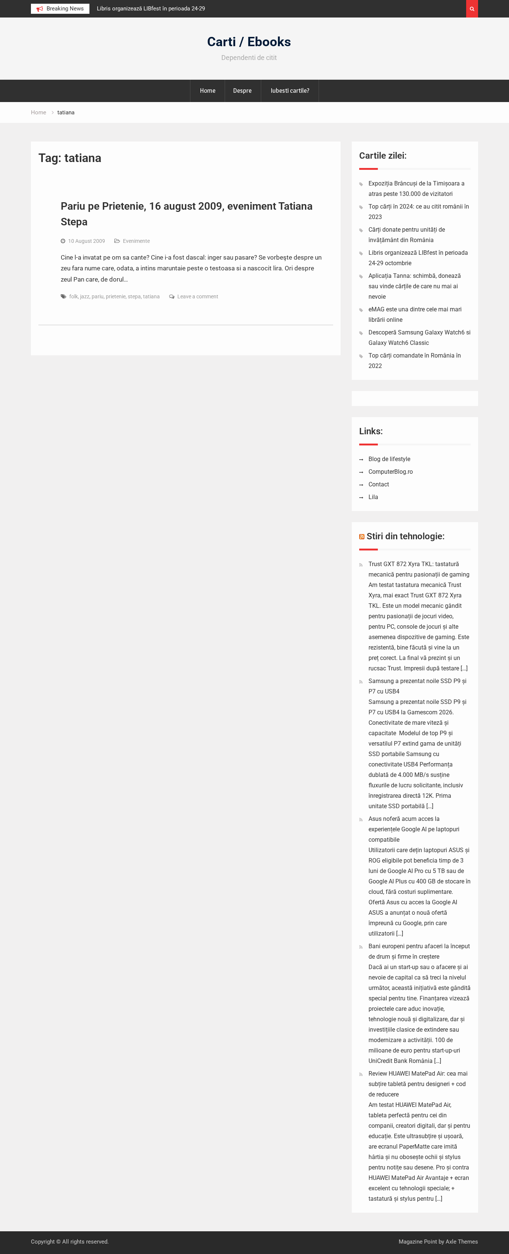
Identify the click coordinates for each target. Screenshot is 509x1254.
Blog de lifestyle (389, 459)
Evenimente (136, 241)
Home (207, 90)
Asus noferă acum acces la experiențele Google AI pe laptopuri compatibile (414, 829)
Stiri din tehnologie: (406, 536)
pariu (98, 296)
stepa (134, 296)
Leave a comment (197, 296)
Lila (373, 497)
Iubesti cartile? (290, 90)
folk (73, 296)
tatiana (151, 296)
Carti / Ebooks (249, 42)
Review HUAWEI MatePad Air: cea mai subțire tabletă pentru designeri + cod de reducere (418, 1084)
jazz (84, 296)
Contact (379, 484)
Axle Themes (462, 1241)
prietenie (116, 296)
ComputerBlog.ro (391, 471)
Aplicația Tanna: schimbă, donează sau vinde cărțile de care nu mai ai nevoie (415, 286)
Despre (242, 90)
